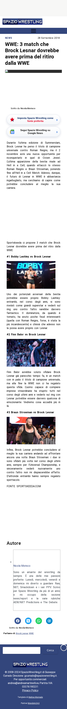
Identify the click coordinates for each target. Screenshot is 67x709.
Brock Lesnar (22, 633)
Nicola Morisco (21, 565)
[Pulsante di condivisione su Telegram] (49, 621)
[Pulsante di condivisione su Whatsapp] (38, 621)
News (8, 38)
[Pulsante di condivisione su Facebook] (17, 621)
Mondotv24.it (34, 703)
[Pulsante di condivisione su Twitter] (28, 621)
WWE (31, 633)
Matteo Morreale (35, 697)
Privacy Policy (30, 690)
